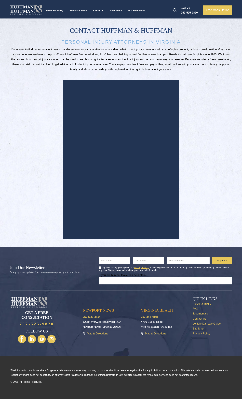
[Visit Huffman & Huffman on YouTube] (42, 339)
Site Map (198, 328)
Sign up (222, 260)
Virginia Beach (157, 310)
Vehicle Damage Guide (207, 323)
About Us (98, 10)
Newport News (98, 310)
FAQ (195, 308)
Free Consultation (217, 10)
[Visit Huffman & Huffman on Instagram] (51, 339)
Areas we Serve (78, 10)
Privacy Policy (201, 333)
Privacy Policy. (141, 267)
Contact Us (199, 318)
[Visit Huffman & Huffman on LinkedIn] (32, 339)
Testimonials (200, 313)
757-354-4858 (149, 316)
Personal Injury (54, 10)
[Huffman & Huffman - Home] (26, 10)
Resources (116, 10)
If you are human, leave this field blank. (123, 275)
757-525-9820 (36, 324)
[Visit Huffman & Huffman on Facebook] (22, 339)
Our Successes (136, 10)
